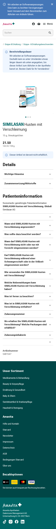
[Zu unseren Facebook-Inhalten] (16, 522)
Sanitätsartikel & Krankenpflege (17, 402)
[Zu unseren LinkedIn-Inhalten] (22, 522)
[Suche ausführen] (50, 33)
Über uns (7, 465)
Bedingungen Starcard (13, 459)
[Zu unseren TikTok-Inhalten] (5, 522)
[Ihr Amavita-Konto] (32, 24)
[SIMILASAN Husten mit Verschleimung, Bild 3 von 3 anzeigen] (30, 117)
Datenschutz (9, 447)
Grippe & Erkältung (13, 44)
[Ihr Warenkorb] (39, 24)
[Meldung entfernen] (52, 4)
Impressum (8, 441)
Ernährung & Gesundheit (14, 390)
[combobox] (24, 33)
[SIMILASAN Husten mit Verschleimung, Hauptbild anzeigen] (25, 117)
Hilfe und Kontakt (11, 424)
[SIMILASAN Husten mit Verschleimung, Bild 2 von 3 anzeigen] (28, 117)
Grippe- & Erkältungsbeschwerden (38, 44)
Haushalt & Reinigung (13, 408)
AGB (5, 453)
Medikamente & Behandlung (16, 378)
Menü (50, 24)
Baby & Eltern (9, 396)
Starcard (7, 430)
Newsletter (8, 435)
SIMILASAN (13, 124)
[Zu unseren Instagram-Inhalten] (11, 522)
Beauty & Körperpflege (13, 384)
